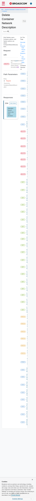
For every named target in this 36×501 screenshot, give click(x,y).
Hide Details (13, 103)
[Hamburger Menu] (3, 2)
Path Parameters (23, 49)
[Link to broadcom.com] (18, 3)
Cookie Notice (15, 495)
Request (22, 46)
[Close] (32, 479)
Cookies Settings (17, 498)
